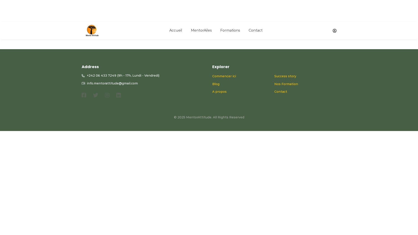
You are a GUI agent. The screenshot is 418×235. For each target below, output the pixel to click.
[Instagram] (107, 95)
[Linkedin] (118, 95)
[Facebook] (84, 95)
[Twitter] (95, 95)
